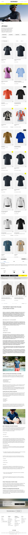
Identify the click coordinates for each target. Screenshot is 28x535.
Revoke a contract (4, 521)
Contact (16, 518)
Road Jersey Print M (3, 124)
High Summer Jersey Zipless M (17, 81)
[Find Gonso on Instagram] (12, 530)
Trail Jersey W (16, 254)
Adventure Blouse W (3, 59)
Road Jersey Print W (16, 124)
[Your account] (24, 1)
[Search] (21, 1)
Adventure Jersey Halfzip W (4, 81)
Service (22, 516)
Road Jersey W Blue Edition (17, 146)
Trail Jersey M (2, 254)
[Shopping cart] (26, 1)
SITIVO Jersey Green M (4, 189)
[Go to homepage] (14, 1)
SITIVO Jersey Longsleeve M (4, 211)
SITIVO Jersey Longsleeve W (17, 211)
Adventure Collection (10, 525)
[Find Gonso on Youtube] (15, 530)
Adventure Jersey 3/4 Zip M (17, 59)
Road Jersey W (3, 146)
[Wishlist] (22, 1)
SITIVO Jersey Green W (17, 189)
